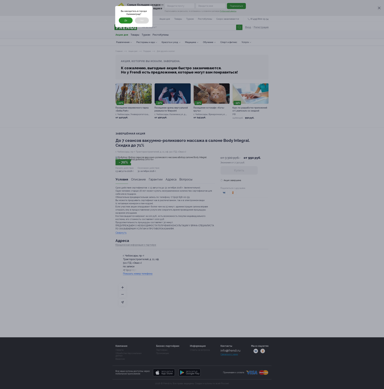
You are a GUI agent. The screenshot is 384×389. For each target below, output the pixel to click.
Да (125, 20)
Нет (142, 20)
